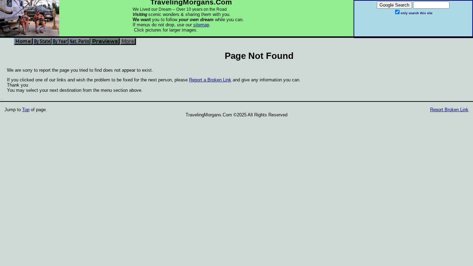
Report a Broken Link (210, 79)
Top (25, 109)
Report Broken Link (449, 109)
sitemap (201, 24)
